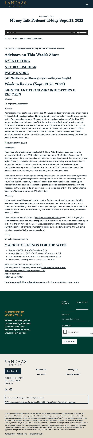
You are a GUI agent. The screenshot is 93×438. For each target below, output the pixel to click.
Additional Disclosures (28, 402)
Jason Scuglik (62, 78)
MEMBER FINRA (10, 434)
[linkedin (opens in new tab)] (6, 389)
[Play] (8, 32)
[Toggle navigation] (87, 4)
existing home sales (30, 152)
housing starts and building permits (34, 116)
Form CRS (41, 402)
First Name (65, 303)
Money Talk (73, 370)
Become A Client (73, 374)
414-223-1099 (17, 378)
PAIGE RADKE (17, 72)
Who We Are (41, 370)
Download (37, 38)
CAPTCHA (67, 326)
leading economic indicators (48, 217)
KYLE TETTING (17, 60)
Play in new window (22, 38)
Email (66, 315)
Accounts (41, 374)
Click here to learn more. (53, 268)
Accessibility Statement (66, 402)
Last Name (82, 302)
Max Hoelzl (17, 78)
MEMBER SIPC (22, 434)
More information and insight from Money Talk (25, 271)
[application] (46, 32)
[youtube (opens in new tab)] (10, 389)
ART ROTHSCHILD (20, 66)
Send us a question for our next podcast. (23, 264)
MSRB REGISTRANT (36, 434)
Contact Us (13, 371)
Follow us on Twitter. (14, 277)
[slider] (83, 32)
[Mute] (78, 32)
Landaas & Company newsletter (19, 48)
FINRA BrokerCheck (12, 402)
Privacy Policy (51, 402)
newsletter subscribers (27, 282)
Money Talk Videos (13, 274)
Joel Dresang (31, 78)
